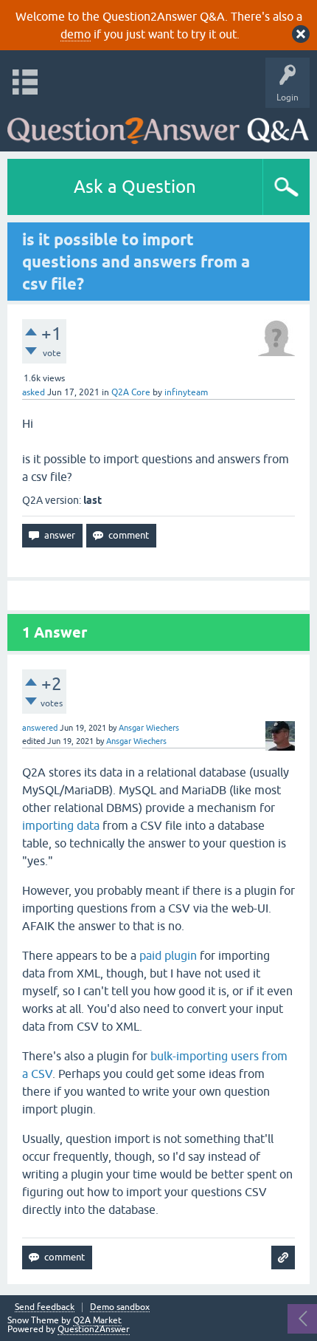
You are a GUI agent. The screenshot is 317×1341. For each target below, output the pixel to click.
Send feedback (44, 1307)
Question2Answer (94, 1329)
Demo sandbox (120, 1307)
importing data (61, 825)
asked (33, 392)
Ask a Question (135, 187)
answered (40, 727)
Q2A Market (97, 1320)
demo (75, 34)
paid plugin (168, 955)
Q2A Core (130, 392)
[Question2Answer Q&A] (158, 126)
